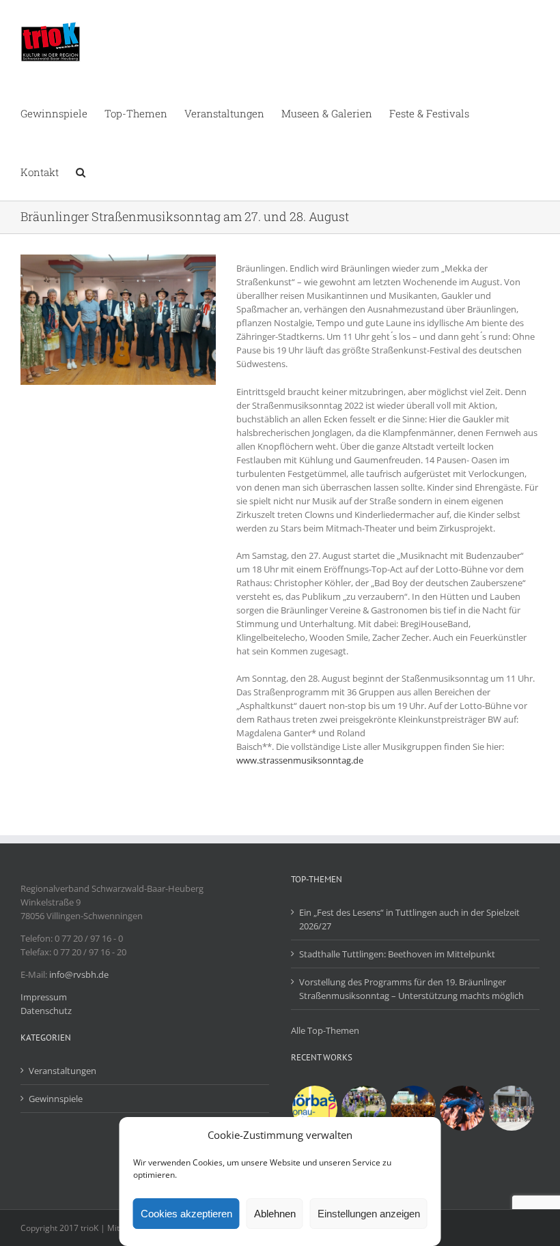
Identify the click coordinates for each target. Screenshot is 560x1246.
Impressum (43, 997)
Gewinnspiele (56, 1098)
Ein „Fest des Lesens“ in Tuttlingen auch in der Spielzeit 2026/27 (409, 919)
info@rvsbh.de (79, 974)
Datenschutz (46, 1010)
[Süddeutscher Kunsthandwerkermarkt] (363, 1108)
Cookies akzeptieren (186, 1213)
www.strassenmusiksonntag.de (299, 760)
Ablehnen (275, 1213)
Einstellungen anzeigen (369, 1213)
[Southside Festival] (462, 1108)
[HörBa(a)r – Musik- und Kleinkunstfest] (314, 1108)
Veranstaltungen (62, 1070)
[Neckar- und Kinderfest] (511, 1108)
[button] (80, 171)
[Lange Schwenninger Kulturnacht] (412, 1108)
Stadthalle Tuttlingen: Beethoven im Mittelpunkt (397, 954)
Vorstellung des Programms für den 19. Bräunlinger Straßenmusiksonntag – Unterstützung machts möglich (411, 989)
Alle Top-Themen (325, 1030)
